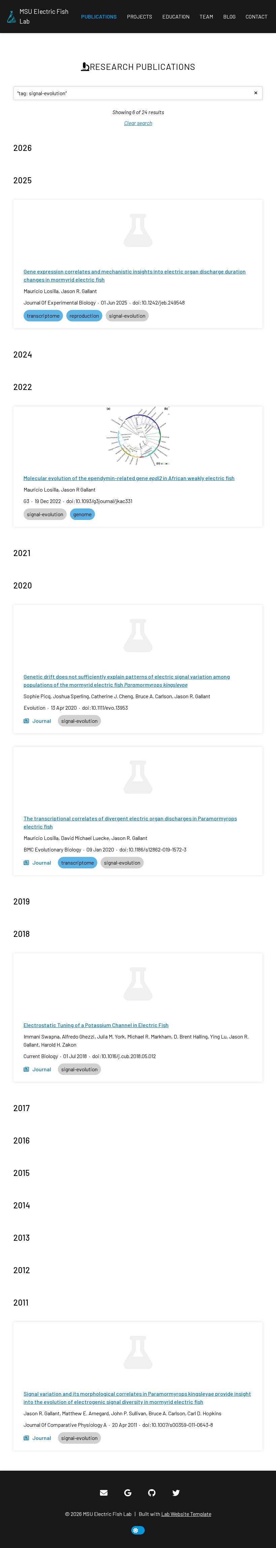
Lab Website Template (186, 1514)
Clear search (138, 123)
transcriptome (43, 315)
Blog (229, 16)
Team (206, 16)
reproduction (84, 315)
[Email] (103, 1493)
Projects (139, 16)
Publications (99, 16)
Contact (257, 16)
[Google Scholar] (128, 1493)
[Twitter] (176, 1493)
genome (82, 514)
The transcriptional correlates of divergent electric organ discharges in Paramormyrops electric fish (130, 822)
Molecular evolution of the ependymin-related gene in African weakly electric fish (129, 478)
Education (175, 16)
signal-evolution (127, 315)
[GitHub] (151, 1493)
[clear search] (256, 93)
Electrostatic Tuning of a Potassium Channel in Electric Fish (96, 1025)
